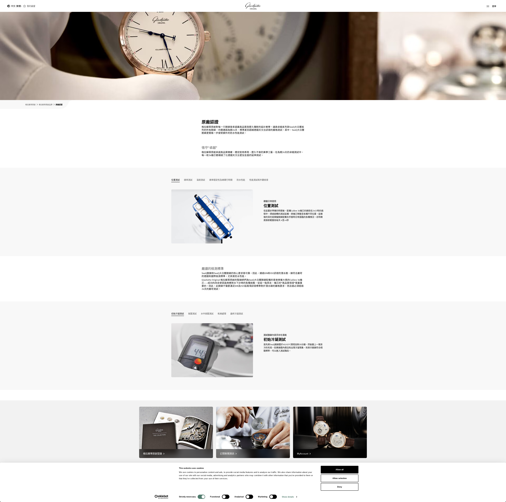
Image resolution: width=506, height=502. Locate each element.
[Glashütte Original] (253, 6)
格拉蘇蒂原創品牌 (45, 104)
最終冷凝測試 (236, 314)
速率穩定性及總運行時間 (220, 180)
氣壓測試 (192, 314)
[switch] (225, 497)
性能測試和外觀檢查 (258, 180)
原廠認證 (59, 104)
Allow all (340, 469)
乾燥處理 (222, 314)
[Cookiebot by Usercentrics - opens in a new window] (161, 497)
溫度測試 (201, 180)
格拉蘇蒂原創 (30, 104)
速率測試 (188, 180)
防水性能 (241, 180)
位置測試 (175, 180)
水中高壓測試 (207, 314)
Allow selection (339, 478)
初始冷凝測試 (177, 314)
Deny (339, 487)
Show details (288, 497)
